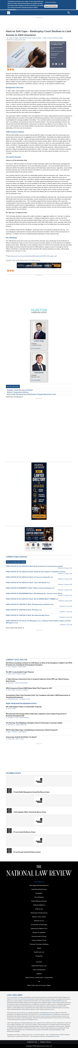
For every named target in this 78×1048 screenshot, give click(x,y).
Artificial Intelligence (39, 905)
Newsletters (39, 893)
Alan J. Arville (11, 690)
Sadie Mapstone (22, 731)
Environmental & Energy (39, 936)
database (20, 1001)
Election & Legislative (39, 932)
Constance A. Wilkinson (22, 690)
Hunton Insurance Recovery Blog (52, 38)
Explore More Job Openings (13, 397)
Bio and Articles (35, 348)
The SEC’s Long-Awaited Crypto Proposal (20, 672)
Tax (39, 981)
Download (59, 64)
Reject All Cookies (51, 6)
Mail (56, 64)
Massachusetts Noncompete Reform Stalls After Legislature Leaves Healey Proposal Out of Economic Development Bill (36, 715)
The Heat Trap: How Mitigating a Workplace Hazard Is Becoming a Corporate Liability (34, 723)
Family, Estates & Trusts (39, 940)
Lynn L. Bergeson (12, 666)
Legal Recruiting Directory (39, 889)
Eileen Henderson (24, 717)
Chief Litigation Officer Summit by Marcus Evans (30, 812)
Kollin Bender (23, 38)
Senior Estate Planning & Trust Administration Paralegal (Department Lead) (31, 394)
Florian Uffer (11, 739)
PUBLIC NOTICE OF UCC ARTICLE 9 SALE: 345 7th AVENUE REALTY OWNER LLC (32, 599)
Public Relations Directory (39, 901)
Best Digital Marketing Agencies (39, 885)
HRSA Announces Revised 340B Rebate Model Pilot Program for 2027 (29, 688)
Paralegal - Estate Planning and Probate (20, 390)
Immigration (39, 956)
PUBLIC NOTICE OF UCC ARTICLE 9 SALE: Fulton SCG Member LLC (28, 582)
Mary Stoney (11, 724)
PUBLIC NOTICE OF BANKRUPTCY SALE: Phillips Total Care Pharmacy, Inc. (30, 588)
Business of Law (39, 920)
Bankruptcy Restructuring (57, 51)
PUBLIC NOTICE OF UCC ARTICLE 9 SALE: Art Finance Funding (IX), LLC (29, 577)
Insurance (39, 962)
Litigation (39, 973)
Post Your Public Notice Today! (16, 562)
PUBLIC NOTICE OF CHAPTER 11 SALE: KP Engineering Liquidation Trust (30, 604)
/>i (62, 64)
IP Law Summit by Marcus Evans (24, 832)
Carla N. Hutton (22, 666)
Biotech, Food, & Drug (39, 917)
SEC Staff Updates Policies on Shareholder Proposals (24, 707)
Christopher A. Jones (24, 699)
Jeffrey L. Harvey (19, 739)
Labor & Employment (39, 969)
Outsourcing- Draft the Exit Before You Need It (21, 737)
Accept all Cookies (50, 2)
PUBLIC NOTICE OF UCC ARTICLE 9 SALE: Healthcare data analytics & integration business (35, 571)
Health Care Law (39, 952)
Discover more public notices (14, 628)
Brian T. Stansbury (12, 731)
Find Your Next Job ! (13, 386)
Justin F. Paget (13, 38)
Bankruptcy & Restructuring (39, 913)
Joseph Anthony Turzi (21, 724)
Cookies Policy (12, 9)
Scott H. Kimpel (12, 708)
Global (39, 948)
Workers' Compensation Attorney (17, 392)
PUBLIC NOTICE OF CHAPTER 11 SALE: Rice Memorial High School (27, 615)
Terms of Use (17, 999)
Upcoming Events (13, 773)
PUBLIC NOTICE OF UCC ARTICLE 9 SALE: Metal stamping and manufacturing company (34, 566)
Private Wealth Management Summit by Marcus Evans (32, 792)
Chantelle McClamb (13, 699)
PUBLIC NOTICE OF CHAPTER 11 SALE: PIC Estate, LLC (24, 610)
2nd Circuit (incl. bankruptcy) (55, 54)
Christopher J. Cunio (13, 717)
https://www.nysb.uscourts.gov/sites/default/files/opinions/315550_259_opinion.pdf (32, 256)
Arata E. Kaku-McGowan (21, 683)
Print (53, 64)
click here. (56, 1036)
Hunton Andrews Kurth (34, 38)
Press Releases (39, 897)
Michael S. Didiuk (21, 673)
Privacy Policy (27, 999)
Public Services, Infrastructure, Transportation (39, 977)
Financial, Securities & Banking (39, 944)
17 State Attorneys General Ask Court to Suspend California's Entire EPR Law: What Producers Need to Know (37, 680)
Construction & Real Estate (39, 924)
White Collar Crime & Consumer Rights (39, 985)
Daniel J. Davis (12, 673)
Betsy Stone (11, 683)
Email (34, 343)
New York (53, 57)
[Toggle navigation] (8, 13)
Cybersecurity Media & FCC (39, 928)
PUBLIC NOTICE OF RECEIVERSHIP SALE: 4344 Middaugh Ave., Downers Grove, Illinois (34, 593)
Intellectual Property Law (39, 965)
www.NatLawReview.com (58, 1001)
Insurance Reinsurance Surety (57, 48)
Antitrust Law (39, 909)
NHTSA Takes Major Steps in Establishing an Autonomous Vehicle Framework (32, 730)
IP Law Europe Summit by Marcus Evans (27, 852)
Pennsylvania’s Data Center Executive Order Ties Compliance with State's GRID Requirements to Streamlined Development (38, 696)
